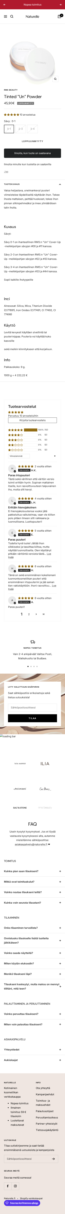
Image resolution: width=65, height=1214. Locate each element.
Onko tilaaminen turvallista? (21, 932)
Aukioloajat (11, 1064)
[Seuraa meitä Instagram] (15, 1190)
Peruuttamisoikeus (47, 1121)
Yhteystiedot (11, 1053)
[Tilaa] (53, 1163)
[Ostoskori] (59, 20)
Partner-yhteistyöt (46, 1128)
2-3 (20, 133)
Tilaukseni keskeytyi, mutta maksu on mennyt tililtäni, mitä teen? (31, 991)
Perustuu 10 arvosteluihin (23, 420)
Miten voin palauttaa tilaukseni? (23, 1028)
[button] (12, 119)
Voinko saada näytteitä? (18, 957)
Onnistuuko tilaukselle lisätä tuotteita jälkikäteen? (26, 945)
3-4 (32, 133)
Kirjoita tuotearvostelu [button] (33, 424)
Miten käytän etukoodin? (19, 967)
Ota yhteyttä (43, 1092)
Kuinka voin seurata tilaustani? (22, 906)
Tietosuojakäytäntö (47, 1134)
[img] (26, 470)
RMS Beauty (11, 94)
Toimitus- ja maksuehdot (43, 1107)
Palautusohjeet (45, 1115)
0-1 (9, 133)
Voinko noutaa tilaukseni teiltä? (23, 896)
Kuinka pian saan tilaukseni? (21, 875)
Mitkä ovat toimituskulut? (19, 886)
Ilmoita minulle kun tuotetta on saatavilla (27, 168)
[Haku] (11, 20)
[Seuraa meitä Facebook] (8, 1190)
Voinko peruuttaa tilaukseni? (21, 1018)
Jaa (6, 175)
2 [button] (29, 618)
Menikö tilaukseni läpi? (18, 978)
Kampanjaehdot (45, 1098)
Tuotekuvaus (12, 188)
